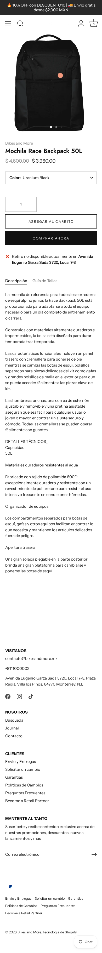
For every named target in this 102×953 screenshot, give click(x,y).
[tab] (18, 281)
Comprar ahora (51, 238)
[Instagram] (19, 696)
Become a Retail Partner (27, 800)
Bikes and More (19, 143)
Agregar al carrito (51, 221)
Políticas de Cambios (24, 785)
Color (14, 178)
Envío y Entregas (20, 761)
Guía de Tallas (44, 280)
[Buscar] (20, 24)
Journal (12, 728)
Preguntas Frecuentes (25, 792)
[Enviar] (94, 854)
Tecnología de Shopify (60, 932)
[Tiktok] (30, 696)
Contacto (13, 735)
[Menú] (8, 24)
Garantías (14, 777)
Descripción (16, 280)
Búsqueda (14, 720)
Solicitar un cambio (22, 769)
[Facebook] (7, 696)
